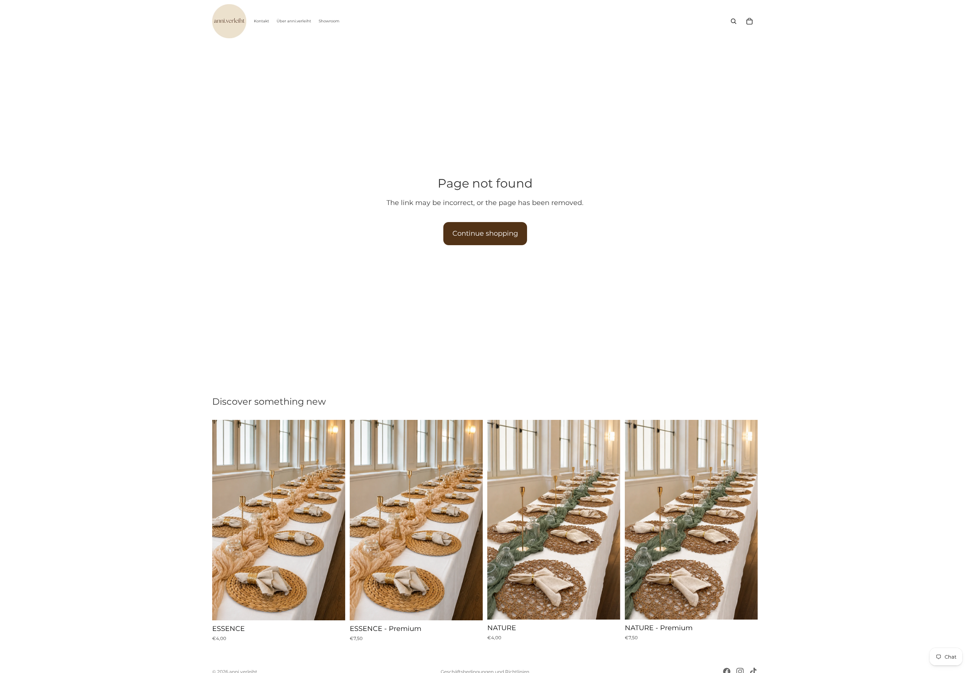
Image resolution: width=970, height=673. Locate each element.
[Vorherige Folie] (223, 520)
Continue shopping (485, 233)
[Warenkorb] (749, 21)
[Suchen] (733, 21)
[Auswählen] (333, 608)
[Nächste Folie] (333, 520)
